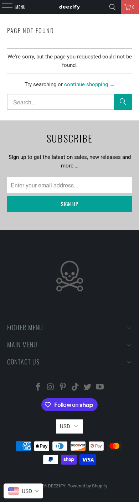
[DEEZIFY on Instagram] (50, 387)
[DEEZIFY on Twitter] (87, 387)
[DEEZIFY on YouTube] (100, 387)
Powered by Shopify (87, 485)
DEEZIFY (56, 485)
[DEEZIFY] (69, 7)
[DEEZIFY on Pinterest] (63, 387)
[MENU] (3, 7)
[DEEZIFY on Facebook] (38, 387)
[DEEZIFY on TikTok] (75, 387)
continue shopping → (89, 84)
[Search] (112, 7)
